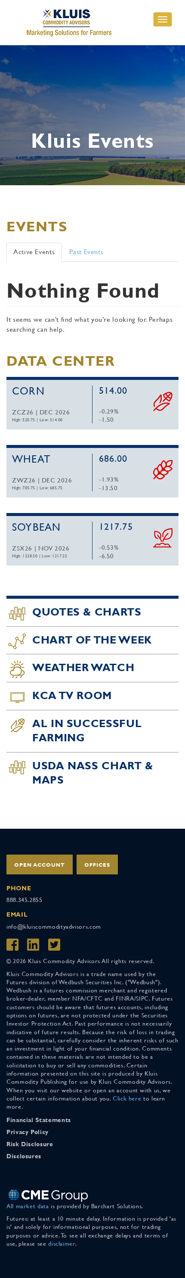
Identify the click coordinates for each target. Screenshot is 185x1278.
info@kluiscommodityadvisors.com (53, 926)
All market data (27, 1206)
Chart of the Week (92, 640)
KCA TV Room (72, 696)
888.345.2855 (24, 899)
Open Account (39, 865)
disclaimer (61, 1243)
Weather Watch (83, 668)
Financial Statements (38, 1119)
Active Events (34, 252)
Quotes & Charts (87, 612)
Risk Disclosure (29, 1144)
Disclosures (23, 1156)
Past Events (86, 252)
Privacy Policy (27, 1132)
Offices (97, 865)
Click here (127, 1098)
